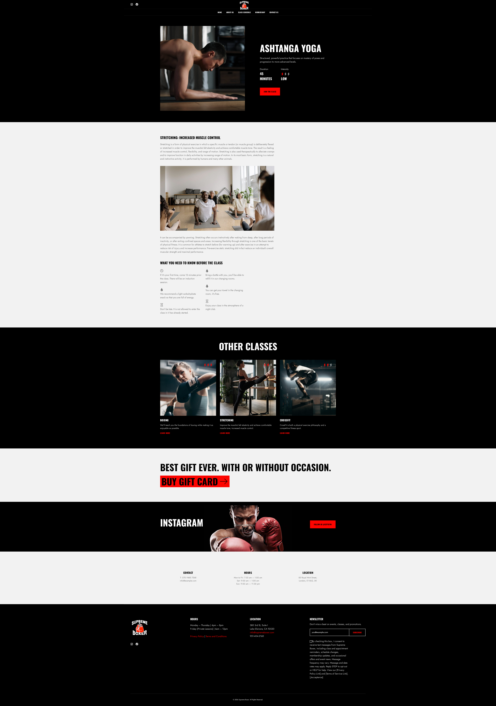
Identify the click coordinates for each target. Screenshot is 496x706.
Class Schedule (244, 12)
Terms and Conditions (216, 636)
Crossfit (285, 420)
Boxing (164, 420)
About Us (230, 12)
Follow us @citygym (323, 524)
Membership (260, 12)
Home (220, 12)
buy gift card (189, 481)
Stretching (227, 420)
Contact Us (273, 12)
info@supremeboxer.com (262, 632)
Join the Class (270, 91)
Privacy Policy (197, 636)
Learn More (165, 433)
